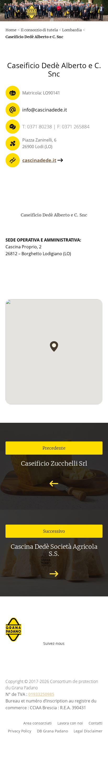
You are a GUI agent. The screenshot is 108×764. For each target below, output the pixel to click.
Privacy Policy (19, 730)
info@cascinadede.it (44, 110)
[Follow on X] (63, 656)
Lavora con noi (70, 723)
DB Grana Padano (52, 730)
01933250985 (41, 694)
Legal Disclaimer (88, 730)
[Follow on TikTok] (83, 656)
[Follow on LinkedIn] (74, 656)
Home (11, 30)
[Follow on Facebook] (28, 656)
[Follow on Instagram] (51, 656)
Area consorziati (37, 723)
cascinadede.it (39, 160)
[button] (54, 346)
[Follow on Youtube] (40, 656)
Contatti (95, 723)
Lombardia (72, 30)
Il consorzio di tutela (39, 30)
